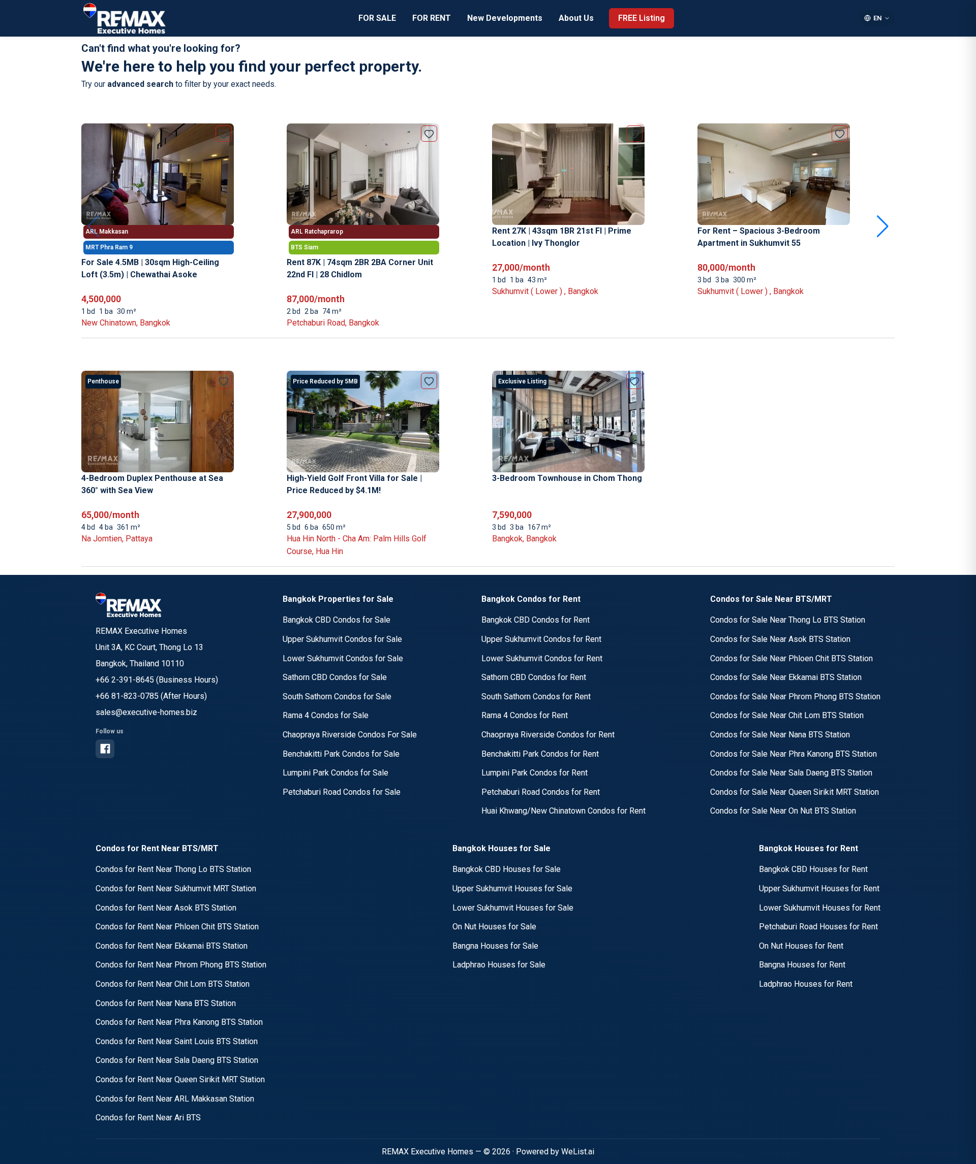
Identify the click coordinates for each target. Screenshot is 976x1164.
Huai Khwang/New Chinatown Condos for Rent (563, 811)
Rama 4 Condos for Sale (326, 715)
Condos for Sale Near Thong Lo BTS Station (787, 620)
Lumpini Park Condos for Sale (335, 773)
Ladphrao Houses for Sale (498, 964)
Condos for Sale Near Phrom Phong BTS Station (795, 696)
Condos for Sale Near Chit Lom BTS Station (787, 715)
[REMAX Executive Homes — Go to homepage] (129, 605)
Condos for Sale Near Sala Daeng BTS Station (791, 773)
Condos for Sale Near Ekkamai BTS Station (786, 677)
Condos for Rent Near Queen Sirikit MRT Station (180, 1079)
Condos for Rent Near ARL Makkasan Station (175, 1099)
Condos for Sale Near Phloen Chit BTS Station (791, 658)
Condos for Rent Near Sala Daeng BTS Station (177, 1060)
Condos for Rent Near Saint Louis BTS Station (177, 1041)
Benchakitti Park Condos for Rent (540, 754)
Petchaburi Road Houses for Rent (818, 926)
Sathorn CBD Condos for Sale (335, 677)
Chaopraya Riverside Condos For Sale (350, 734)
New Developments (504, 18)
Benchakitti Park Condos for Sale (341, 754)
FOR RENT (431, 18)
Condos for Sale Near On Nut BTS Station (783, 811)
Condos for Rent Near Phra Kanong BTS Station (179, 1022)
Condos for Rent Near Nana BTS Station (166, 1003)
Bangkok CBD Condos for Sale (336, 620)
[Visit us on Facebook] (105, 749)
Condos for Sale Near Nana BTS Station (780, 734)
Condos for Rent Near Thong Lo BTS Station (173, 869)
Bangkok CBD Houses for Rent (813, 869)
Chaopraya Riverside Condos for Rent (548, 734)
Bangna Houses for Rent (802, 964)
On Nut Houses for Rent (801, 946)
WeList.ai (577, 1151)
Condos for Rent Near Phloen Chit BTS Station (177, 926)
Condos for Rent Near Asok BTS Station (166, 908)
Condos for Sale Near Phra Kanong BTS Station (793, 754)
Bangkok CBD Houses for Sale (506, 869)
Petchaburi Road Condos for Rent (540, 792)
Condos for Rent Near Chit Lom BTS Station (173, 984)
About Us (576, 18)
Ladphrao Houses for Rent (805, 984)
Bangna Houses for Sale (495, 946)
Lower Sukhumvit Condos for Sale (343, 658)
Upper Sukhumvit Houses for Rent (819, 888)
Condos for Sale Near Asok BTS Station (780, 639)
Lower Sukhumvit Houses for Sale (512, 908)
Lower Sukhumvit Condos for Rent (541, 658)
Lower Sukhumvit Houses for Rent (819, 908)
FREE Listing (641, 18)
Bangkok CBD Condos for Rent (535, 620)
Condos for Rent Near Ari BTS (148, 1117)
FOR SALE (377, 18)
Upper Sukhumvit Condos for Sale (342, 639)
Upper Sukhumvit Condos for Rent (541, 639)
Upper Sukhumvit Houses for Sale (512, 888)
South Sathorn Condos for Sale (337, 696)
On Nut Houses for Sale (494, 926)
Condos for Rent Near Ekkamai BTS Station (172, 946)
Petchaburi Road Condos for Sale (342, 792)
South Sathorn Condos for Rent (536, 696)
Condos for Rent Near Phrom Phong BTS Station (181, 964)
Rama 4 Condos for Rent (524, 715)
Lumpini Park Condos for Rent (534, 773)
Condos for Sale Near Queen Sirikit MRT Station (794, 792)
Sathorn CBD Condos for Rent (533, 677)
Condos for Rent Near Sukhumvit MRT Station (176, 888)
